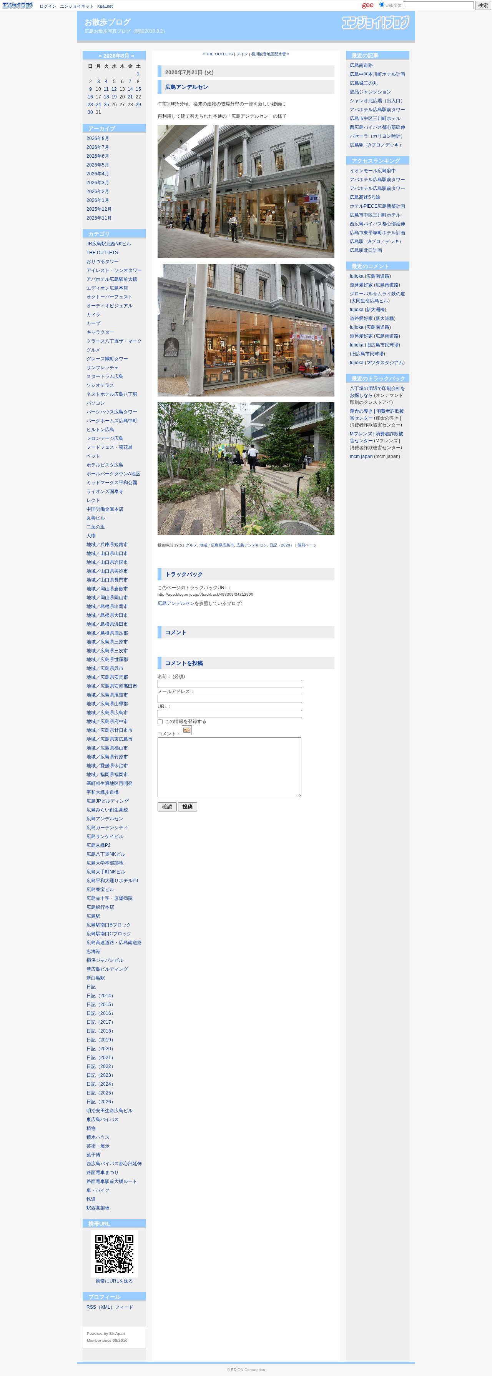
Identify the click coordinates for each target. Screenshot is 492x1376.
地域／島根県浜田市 (107, 624)
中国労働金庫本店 (104, 509)
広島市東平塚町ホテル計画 (377, 232)
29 (138, 104)
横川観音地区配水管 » (270, 54)
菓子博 (93, 1155)
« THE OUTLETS (218, 54)
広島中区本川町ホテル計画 (377, 74)
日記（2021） (101, 1057)
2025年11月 (99, 218)
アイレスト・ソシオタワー (114, 270)
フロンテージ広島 (104, 438)
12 (114, 89)
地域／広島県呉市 (104, 668)
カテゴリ (99, 234)
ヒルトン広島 (100, 429)
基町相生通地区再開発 (109, 783)
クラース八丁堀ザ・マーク (114, 341)
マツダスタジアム (384, 362)
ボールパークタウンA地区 (113, 473)
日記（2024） (101, 1084)
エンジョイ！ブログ (18, 5)
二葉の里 (95, 527)
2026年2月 (97, 191)
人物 (91, 535)
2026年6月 (97, 156)
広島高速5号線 (365, 197)
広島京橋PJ (98, 845)
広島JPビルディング (107, 801)
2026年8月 (97, 138)
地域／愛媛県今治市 (107, 765)
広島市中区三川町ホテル (375, 118)
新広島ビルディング (107, 969)
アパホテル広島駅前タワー (377, 109)
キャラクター (100, 332)
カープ (93, 323)
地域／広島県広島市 (107, 712)
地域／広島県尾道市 (107, 695)
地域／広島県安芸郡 (107, 677)
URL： (165, 706)
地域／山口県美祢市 (107, 571)
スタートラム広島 (104, 376)
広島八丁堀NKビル (105, 854)
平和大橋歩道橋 (102, 792)
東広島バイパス (102, 1119)
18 (106, 97)
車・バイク (98, 1190)
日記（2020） (101, 1048)
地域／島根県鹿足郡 (107, 633)
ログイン (48, 6)
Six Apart (117, 1333)
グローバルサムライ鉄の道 (377, 294)
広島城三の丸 (363, 83)
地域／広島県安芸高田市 (111, 686)
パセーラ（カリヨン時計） (377, 136)
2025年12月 (99, 209)
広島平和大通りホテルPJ (112, 880)
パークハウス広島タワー (111, 412)
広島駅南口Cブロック (108, 933)
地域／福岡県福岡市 (107, 774)
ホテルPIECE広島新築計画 (377, 206)
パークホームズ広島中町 (111, 420)
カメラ (93, 314)
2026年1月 (97, 200)
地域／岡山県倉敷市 (107, 588)
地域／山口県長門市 (107, 580)
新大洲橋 (375, 309)
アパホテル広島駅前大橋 (111, 279)
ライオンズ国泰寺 (104, 491)
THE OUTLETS (102, 252)
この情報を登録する (185, 721)
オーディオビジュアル (109, 305)
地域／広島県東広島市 (109, 739)
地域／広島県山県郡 (107, 703)
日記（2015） (101, 1004)
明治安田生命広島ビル (109, 1110)
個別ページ (307, 545)
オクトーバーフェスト (109, 297)
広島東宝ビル (100, 889)
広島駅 (93, 916)
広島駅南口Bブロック (108, 925)
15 (138, 89)
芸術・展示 (98, 1146)
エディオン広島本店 (107, 288)
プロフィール (104, 1297)
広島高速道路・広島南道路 (114, 942)
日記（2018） (101, 1031)
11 (106, 89)
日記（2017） (101, 1022)
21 (130, 97)
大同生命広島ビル (369, 300)
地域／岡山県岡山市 (107, 597)
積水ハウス (98, 1137)
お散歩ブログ (108, 22)
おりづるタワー (102, 261)
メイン (242, 54)
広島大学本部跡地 (104, 863)
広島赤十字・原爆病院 (109, 898)
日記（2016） (101, 1013)
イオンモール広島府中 (373, 170)
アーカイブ (101, 128)
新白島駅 (95, 978)
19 (114, 97)
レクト (93, 500)
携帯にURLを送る (114, 1281)
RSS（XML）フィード (109, 1307)
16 (90, 97)
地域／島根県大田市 (107, 615)
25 (106, 104)
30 (90, 112)
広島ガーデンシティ (107, 827)
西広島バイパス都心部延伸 (114, 1163)
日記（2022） (101, 1066)
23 (90, 104)
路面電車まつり (102, 1172)
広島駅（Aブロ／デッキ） (377, 145)
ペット (93, 456)
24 (98, 104)
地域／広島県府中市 (107, 721)
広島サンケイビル (104, 836)
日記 (91, 987)
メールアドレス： (176, 691)
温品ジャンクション (370, 92)
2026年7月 (97, 147)
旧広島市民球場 (382, 345)
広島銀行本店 (100, 907)
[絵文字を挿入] (187, 733)
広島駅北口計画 (366, 250)
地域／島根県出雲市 (107, 606)
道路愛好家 (361, 285)
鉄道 (91, 1199)
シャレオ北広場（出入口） (377, 100)
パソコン (95, 403)
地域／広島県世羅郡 (107, 659)
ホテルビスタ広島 (104, 465)
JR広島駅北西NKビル (108, 244)
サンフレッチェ (102, 367)
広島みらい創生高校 (107, 810)
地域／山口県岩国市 (107, 562)
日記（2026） (101, 1101)
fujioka (357, 276)
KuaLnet (105, 6)
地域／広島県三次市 (107, 650)
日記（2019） (101, 1040)
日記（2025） (101, 1093)
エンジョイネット (77, 6)
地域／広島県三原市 (107, 642)
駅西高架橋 (98, 1208)
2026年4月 (97, 174)
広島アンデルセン (104, 818)
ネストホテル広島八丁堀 (111, 394)
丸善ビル (95, 518)
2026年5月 (97, 165)
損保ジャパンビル (104, 960)
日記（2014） (101, 995)
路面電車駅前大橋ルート (111, 1181)
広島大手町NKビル (105, 872)
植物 (91, 1128)
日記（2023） (101, 1075)
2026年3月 (97, 182)
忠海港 (93, 951)
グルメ (93, 350)
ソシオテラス (100, 385)
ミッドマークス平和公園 (111, 482)
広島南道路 (361, 65)
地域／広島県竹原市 (107, 757)
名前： (171, 676)
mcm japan (361, 456)
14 (130, 89)
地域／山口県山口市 (107, 553)
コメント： (169, 733)
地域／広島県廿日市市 (109, 730)
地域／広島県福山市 (107, 748)
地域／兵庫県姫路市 (107, 544)
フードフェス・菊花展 (109, 447)
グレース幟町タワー (107, 358)
